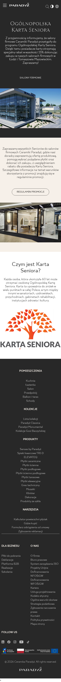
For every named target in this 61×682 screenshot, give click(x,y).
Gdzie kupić (30, 523)
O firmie (35, 556)
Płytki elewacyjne (30, 481)
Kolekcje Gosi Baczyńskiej (30, 431)
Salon (30, 389)
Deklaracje (7, 560)
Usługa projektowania (42, 592)
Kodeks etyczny (39, 596)
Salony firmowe (30, 77)
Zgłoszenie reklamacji (30, 531)
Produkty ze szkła (30, 501)
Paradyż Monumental (30, 427)
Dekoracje (30, 497)
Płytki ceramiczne (31, 461)
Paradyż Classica (30, 423)
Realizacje (7, 568)
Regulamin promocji (30, 191)
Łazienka (30, 385)
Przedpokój (30, 393)
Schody (30, 401)
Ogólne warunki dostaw (43, 600)
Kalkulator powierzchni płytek (30, 519)
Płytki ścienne (30, 465)
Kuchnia (30, 381)
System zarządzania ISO (44, 564)
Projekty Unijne (39, 568)
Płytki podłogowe (30, 469)
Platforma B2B (10, 564)
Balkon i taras (30, 397)
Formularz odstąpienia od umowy (30, 527)
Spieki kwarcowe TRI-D (30, 453)
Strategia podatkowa (42, 604)
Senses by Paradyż (30, 449)
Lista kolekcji (30, 419)
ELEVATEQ (30, 457)
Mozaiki (30, 489)
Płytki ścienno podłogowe (30, 473)
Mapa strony (37, 624)
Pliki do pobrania (11, 556)
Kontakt (35, 616)
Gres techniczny (30, 485)
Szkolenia (6, 572)
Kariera (34, 588)
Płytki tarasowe (30, 477)
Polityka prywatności (42, 620)
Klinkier (30, 493)
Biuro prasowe (38, 560)
